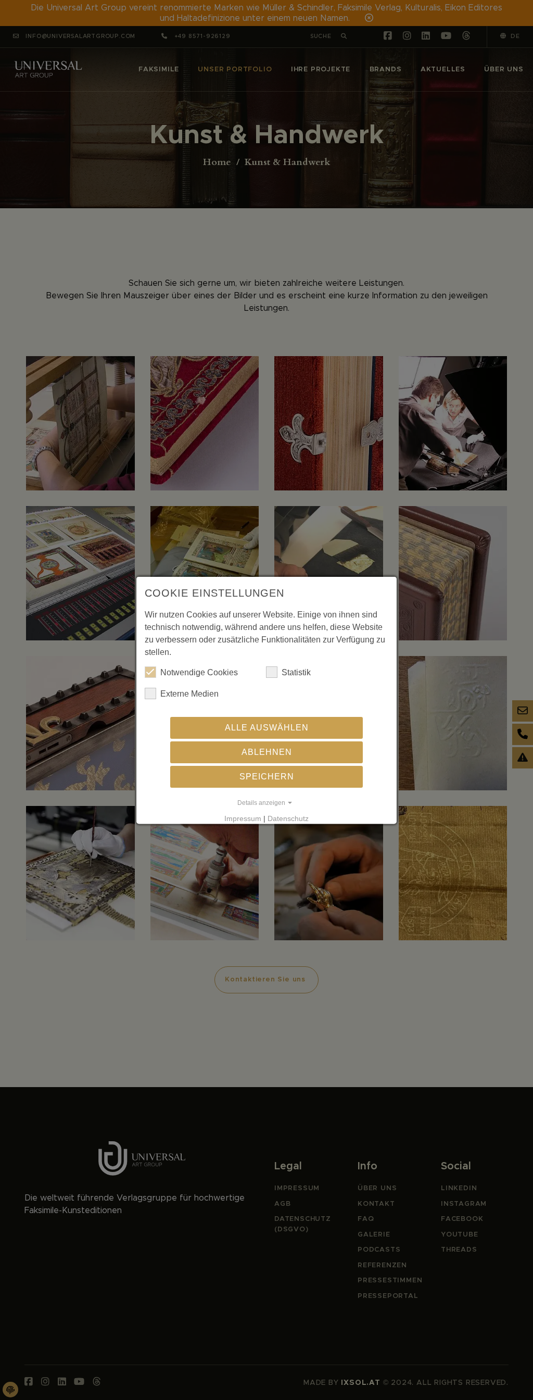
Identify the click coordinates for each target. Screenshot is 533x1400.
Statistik (296, 671)
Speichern (266, 776)
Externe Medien (189, 693)
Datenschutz (288, 818)
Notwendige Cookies (199, 671)
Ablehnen (267, 751)
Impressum (242, 818)
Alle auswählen (267, 727)
